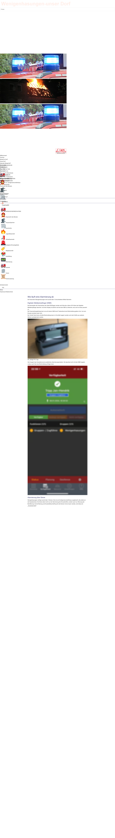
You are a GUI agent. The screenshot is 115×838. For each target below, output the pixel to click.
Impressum (3, 292)
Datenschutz (9, 292)
